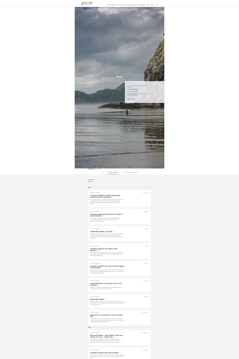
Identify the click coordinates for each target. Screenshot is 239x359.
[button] (156, 5)
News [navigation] (148, 4)
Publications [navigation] (142, 4)
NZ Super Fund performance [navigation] (132, 4)
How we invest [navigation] (121, 4)
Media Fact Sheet (131, 99)
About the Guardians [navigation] (111, 4)
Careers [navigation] (152, 4)
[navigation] (86, 3)
